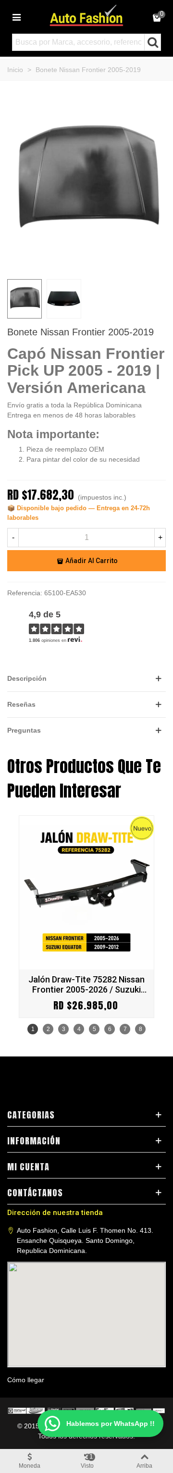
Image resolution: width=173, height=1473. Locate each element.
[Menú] (16, 17)
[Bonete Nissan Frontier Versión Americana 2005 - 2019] (86, 266)
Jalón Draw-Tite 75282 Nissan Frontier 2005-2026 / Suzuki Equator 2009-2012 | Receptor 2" (86, 984)
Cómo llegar (25, 1380)
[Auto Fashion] (86, 15)
